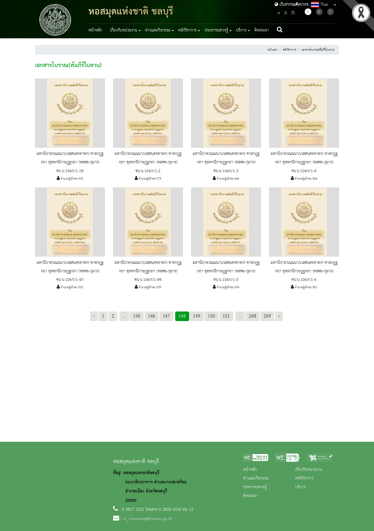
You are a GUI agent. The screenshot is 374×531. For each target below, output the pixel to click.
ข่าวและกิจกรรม (256, 478)
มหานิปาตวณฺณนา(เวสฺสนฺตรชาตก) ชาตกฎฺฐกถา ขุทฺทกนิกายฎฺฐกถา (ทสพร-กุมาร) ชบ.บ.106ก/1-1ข (70, 162)
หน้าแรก (272, 50)
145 (136, 316)
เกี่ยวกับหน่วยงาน (308, 470)
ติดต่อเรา (261, 30)
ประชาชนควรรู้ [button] (216, 30)
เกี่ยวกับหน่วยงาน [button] (123, 30)
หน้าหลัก (95, 30)
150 (211, 316)
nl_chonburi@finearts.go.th (147, 519)
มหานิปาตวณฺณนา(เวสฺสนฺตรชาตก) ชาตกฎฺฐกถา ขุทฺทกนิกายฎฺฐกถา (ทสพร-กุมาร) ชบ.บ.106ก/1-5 (226, 271)
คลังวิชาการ (289, 50)
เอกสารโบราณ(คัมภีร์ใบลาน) (318, 50)
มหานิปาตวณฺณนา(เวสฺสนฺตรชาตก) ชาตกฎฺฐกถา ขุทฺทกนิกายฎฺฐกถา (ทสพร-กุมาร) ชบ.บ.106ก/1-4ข (148, 271)
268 (252, 316)
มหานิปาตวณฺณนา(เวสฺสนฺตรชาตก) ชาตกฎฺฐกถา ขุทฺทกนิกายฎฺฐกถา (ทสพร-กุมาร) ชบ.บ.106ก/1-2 (148, 162)
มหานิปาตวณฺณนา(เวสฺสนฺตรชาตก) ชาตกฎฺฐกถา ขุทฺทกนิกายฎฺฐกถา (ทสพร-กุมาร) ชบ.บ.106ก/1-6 (304, 271)
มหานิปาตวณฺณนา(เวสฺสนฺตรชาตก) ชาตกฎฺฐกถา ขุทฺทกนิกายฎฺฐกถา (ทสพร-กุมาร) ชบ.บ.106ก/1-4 (304, 162)
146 (151, 316)
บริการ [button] (241, 30)
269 (267, 316)
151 (226, 316)
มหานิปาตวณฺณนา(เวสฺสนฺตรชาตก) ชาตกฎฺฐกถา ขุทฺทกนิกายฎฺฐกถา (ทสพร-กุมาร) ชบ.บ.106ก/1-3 (226, 162)
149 (196, 316)
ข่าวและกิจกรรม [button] (158, 30)
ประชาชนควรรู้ (255, 487)
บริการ (300, 487)
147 (166, 316)
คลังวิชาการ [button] (187, 30)
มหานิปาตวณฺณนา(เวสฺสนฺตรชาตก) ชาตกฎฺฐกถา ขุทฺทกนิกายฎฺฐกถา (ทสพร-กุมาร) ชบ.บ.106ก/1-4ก (70, 271)
